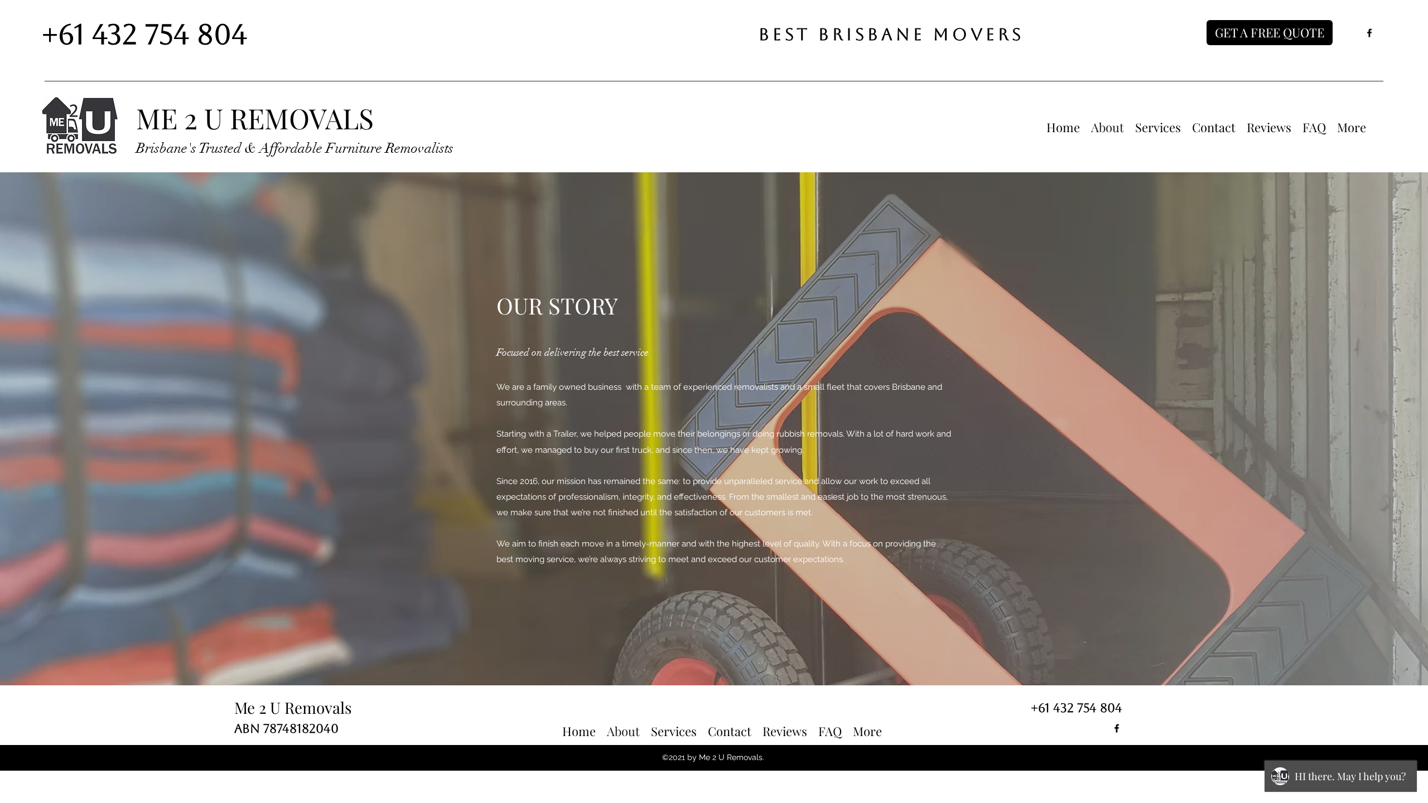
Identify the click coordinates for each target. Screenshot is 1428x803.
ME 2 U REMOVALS (255, 118)
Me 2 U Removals (293, 707)
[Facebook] (1369, 32)
